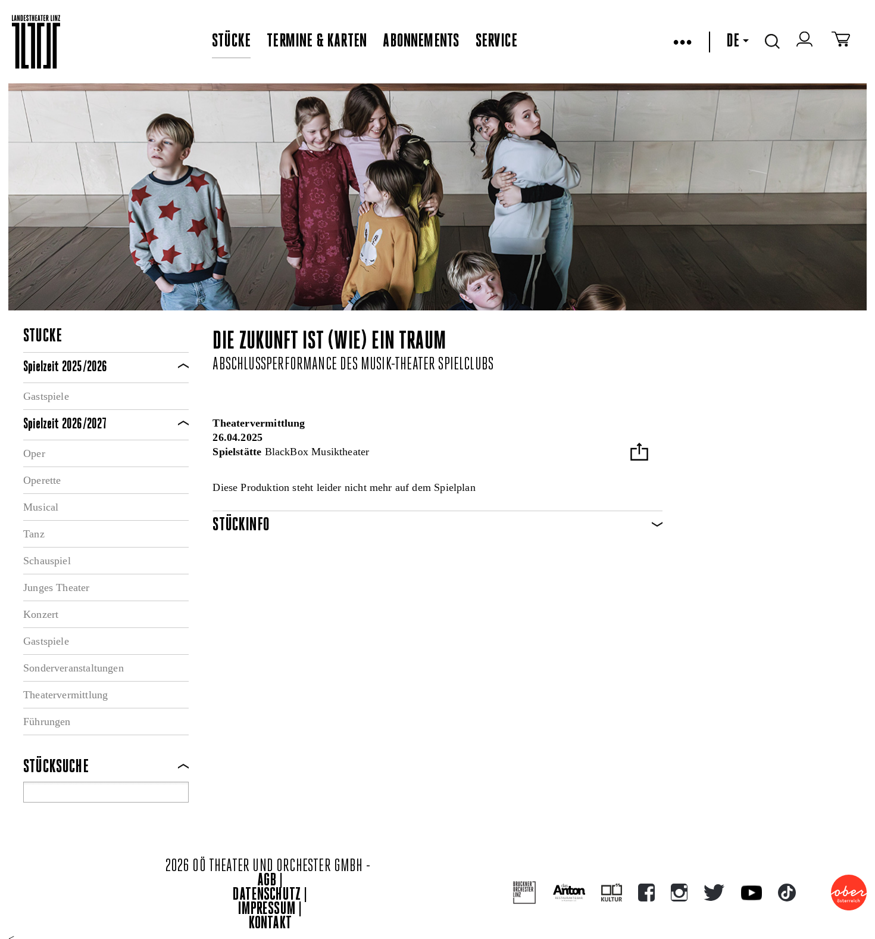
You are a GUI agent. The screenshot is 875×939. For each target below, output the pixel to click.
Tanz (34, 534)
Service (496, 41)
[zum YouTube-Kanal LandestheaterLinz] (751, 892)
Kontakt (270, 924)
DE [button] (732, 41)
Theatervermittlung (65, 695)
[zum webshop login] (805, 41)
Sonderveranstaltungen (73, 668)
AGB (266, 881)
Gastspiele (46, 396)
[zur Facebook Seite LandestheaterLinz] (646, 892)
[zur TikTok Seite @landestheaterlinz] (787, 892)
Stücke (231, 41)
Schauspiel (47, 561)
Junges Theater (56, 587)
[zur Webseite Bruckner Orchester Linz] (524, 893)
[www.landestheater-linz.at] (36, 42)
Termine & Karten (317, 41)
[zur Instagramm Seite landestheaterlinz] (679, 892)
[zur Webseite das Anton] (569, 892)
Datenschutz (267, 895)
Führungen (47, 721)
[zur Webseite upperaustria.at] (849, 892)
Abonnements (421, 41)
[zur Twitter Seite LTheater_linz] (714, 892)
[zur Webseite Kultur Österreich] (611, 892)
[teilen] (639, 453)
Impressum (266, 909)
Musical (40, 507)
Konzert (40, 614)
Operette (42, 480)
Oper (34, 453)
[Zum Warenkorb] (841, 41)
